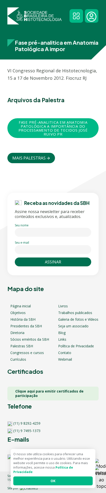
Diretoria (17, 333)
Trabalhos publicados (75, 313)
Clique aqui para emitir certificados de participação (49, 393)
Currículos (18, 359)
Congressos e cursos (27, 353)
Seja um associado (73, 326)
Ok (53, 480)
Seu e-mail (22, 242)
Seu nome (22, 225)
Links (62, 339)
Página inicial (20, 306)
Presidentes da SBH (26, 326)
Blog (62, 333)
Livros (63, 306)
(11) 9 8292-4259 (26, 423)
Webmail (65, 359)
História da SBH (22, 319)
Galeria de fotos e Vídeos (78, 319)
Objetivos (18, 313)
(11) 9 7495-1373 (26, 431)
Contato (64, 353)
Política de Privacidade (76, 346)
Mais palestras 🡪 (31, 158)
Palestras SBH (21, 346)
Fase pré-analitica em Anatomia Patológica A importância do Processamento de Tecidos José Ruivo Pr (53, 128)
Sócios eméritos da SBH (29, 339)
